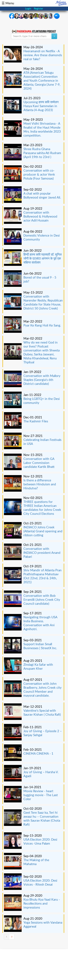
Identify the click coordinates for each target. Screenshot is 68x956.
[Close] (62, 440)
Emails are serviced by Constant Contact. (33, 498)
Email (10, 470)
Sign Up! (34, 509)
